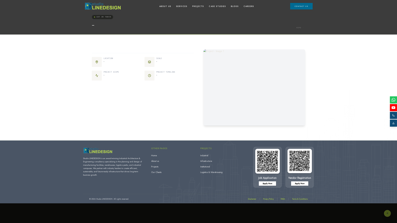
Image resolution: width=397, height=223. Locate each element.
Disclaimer (252, 199)
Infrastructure (206, 161)
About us (155, 161)
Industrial (204, 155)
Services (181, 6)
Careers (249, 6)
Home (298, 27)
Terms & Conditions (300, 199)
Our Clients (156, 172)
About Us (165, 6)
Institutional (205, 166)
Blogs (235, 6)
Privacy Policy (268, 199)
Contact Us (301, 6)
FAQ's (283, 199)
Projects (198, 6)
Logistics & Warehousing (211, 172)
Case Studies (217, 6)
